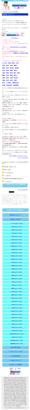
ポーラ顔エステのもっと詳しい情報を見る (15, 184)
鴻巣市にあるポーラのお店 (17, 265)
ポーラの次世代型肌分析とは (15, 356)
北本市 (7, 77)
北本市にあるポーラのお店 (17, 304)
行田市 (3, 65)
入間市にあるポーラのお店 (17, 285)
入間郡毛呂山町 (15, 82)
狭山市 (3, 70)
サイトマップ (9, 404)
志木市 (7, 75)
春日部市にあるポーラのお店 (16, 259)
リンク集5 (5, 405)
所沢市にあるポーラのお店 (17, 242)
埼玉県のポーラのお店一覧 (15, 219)
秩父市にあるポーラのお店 (17, 239)
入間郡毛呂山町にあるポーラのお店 (16, 333)
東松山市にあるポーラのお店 (16, 255)
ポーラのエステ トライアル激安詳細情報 (14, 405)
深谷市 (15, 70)
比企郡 (3, 85)
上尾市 (3, 72)
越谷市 (11, 72)
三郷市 (3, 80)
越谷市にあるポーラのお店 (17, 278)
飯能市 (15, 65)
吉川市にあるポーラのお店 (17, 327)
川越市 (9, 62)
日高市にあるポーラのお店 (17, 324)
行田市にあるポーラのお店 (17, 236)
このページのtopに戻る (23, 157)
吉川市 (3, 82)
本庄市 (7, 67)
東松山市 (12, 67)
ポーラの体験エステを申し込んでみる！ (18, 155)
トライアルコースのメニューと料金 (15, 351)
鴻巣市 (11, 70)
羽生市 (7, 70)
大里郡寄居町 (16, 85)
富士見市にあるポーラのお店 (16, 311)
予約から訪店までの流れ (15, 347)
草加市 (7, 72)
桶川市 (15, 75)
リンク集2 (17, 404)
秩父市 (7, 65)
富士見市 (16, 77)
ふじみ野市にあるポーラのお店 (16, 330)
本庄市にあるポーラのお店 (17, 252)
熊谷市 (13, 62)
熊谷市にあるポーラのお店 (17, 229)
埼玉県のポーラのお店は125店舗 (20, 53)
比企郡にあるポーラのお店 (17, 337)
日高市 (15, 80)
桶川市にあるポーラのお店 (17, 298)
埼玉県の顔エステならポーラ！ (15, 215)
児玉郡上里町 (9, 85)
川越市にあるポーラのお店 (17, 226)
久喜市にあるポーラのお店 (17, 301)
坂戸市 (7, 80)
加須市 (3, 67)
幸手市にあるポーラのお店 (17, 320)
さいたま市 (4, 62)
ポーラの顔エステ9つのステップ (15, 360)
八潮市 (11, 77)
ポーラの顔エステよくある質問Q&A (15, 364)
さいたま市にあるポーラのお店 (16, 223)
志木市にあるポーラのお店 (17, 291)
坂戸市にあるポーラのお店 (17, 317)
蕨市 (15, 72)
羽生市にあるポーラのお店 (17, 262)
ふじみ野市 (8, 82)
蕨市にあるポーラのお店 (16, 281)
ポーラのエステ (15, 38)
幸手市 (11, 80)
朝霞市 (3, 75)
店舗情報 (22, 22)
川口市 (17, 62)
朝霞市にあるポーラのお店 (17, 288)
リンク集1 (13, 404)
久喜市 (3, 77)
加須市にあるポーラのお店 (17, 249)
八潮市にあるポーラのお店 (17, 307)
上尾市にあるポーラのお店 (17, 272)
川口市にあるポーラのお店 (17, 233)
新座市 (11, 75)
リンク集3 (20, 404)
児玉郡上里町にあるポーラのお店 (16, 340)
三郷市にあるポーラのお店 (17, 314)
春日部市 (17, 67)
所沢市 (11, 65)
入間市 (18, 72)
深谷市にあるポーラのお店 (17, 268)
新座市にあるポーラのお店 (17, 294)
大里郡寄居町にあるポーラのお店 (16, 343)
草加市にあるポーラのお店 (17, 275)
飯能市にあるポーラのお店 (17, 246)
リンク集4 (24, 404)
